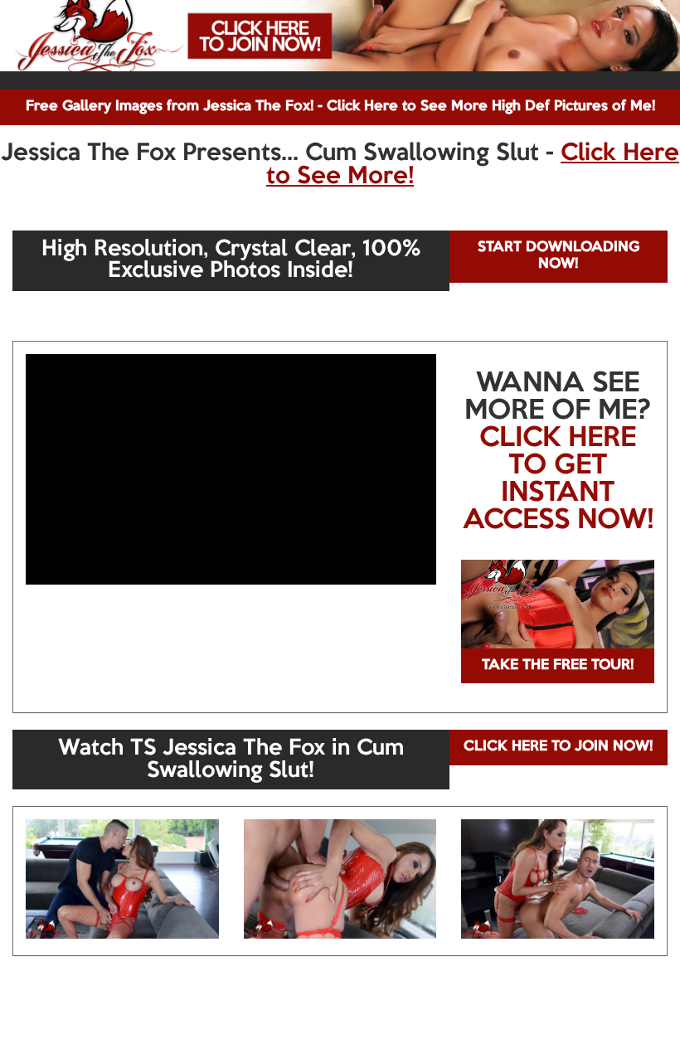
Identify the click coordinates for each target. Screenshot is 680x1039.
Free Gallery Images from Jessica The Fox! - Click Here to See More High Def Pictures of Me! (340, 106)
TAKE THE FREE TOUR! (558, 665)
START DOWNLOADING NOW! (558, 255)
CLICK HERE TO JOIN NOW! (558, 746)
